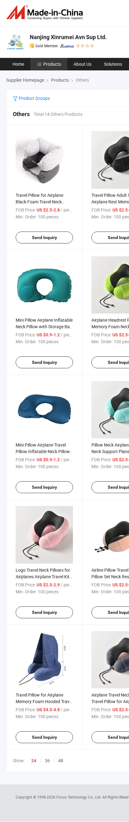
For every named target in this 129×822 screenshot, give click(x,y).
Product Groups (34, 98)
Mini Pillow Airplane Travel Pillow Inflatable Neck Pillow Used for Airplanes (43, 451)
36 (47, 760)
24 (33, 760)
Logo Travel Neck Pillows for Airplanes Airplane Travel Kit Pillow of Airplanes (43, 576)
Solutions (113, 64)
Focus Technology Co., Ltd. (79, 796)
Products (52, 64)
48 (60, 760)
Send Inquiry (44, 237)
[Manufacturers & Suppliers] (45, 12)
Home (18, 64)
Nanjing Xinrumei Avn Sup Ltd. (68, 37)
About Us (82, 64)
